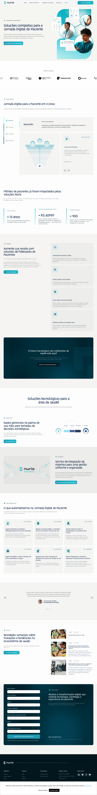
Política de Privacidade (64, 773)
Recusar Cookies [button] (42, 790)
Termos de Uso (62, 778)
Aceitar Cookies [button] (54, 790)
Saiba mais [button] (88, 785)
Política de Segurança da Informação (67, 776)
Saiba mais (67, 161)
